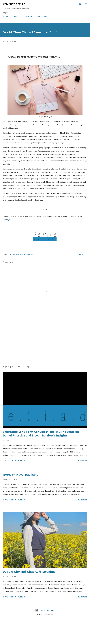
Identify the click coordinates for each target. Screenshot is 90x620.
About (16, 16)
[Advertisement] (45, 341)
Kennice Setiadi (14, 4)
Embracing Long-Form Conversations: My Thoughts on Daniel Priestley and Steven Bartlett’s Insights (41, 433)
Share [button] (81, 254)
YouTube (28, 16)
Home (5, 16)
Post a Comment (17, 461)
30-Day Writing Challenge (21, 254)
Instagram (42, 16)
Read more (82, 461)
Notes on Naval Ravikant (20, 474)
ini (7, 220)
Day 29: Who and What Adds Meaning (29, 571)
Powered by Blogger (46, 610)
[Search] (80, 4)
